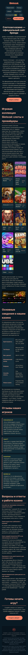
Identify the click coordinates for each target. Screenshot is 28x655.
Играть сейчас (14, 99)
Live (21, 15)
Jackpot (9, 11)
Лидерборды (17, 11)
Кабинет (9, 18)
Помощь (19, 7)
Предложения (10, 7)
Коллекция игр (11, 15)
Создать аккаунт (18, 18)
